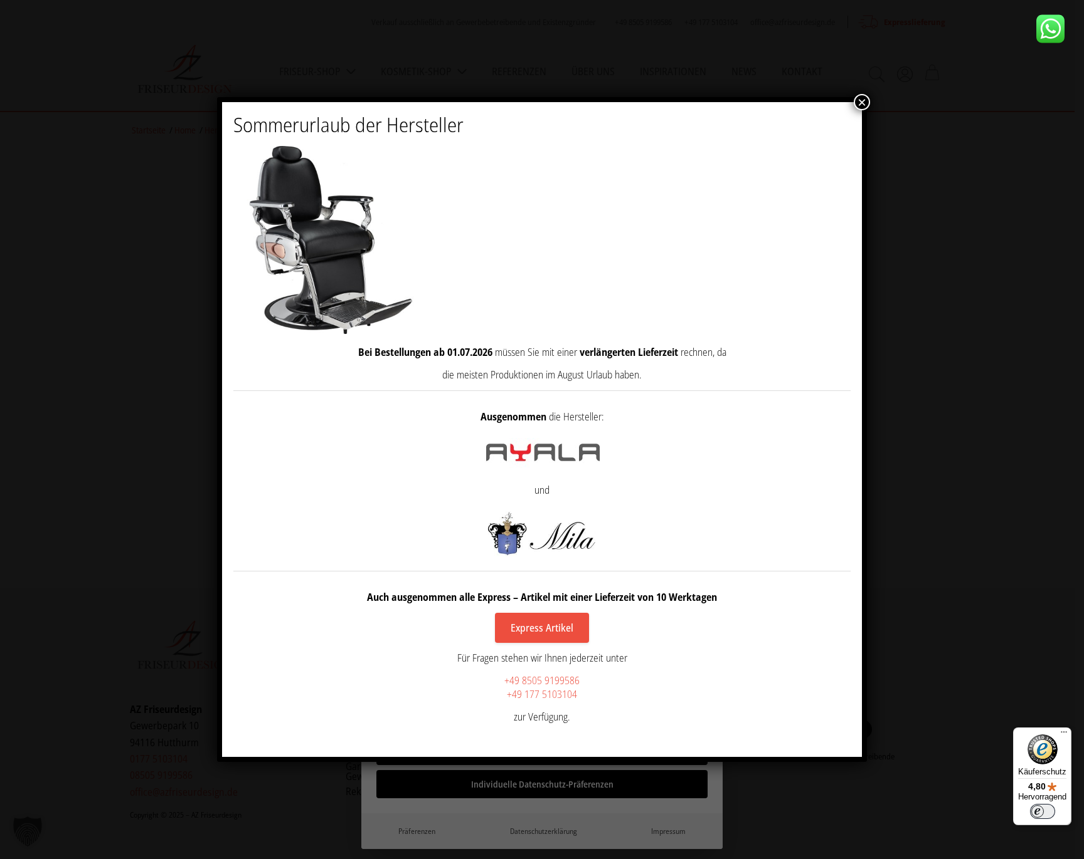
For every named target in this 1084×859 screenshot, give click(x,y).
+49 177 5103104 (542, 694)
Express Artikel (542, 628)
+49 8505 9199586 (542, 680)
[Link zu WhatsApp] (1055, 29)
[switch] (1042, 811)
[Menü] (1063, 734)
